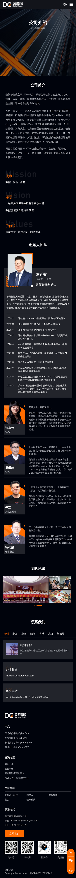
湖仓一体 (9, 764)
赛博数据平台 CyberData (17, 733)
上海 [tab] (24, 633)
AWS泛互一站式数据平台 (17, 778)
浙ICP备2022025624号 (41, 873)
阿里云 (30, 795)
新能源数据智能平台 (15, 773)
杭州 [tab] (6, 633)
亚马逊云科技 (11, 795)
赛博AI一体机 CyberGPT (17, 747)
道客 (7, 799)
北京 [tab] (15, 633)
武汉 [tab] (50, 633)
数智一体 (9, 768)
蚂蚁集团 (53, 795)
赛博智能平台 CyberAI (16, 738)
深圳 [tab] (32, 633)
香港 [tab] (41, 633)
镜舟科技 (31, 799)
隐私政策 (9, 869)
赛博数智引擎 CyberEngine (18, 742)
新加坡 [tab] (61, 633)
